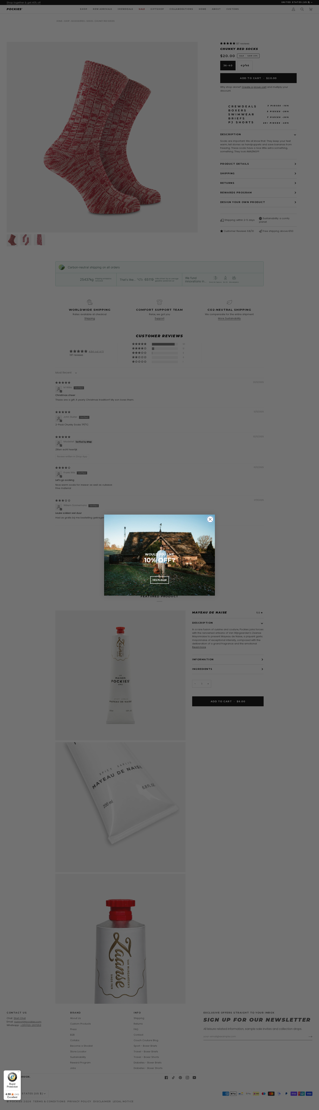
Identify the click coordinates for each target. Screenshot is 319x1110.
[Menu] (18, 1072)
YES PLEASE (159, 580)
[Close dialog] (210, 519)
